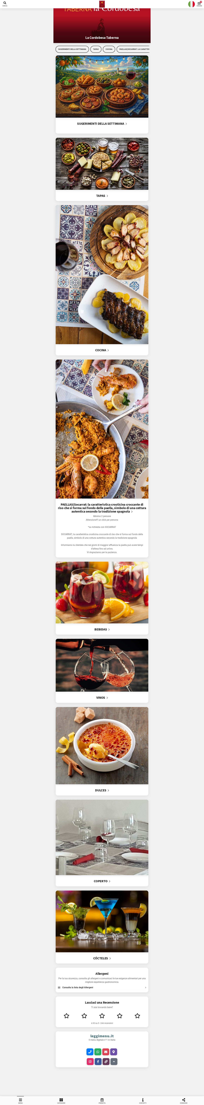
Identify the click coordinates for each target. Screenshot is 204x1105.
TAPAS (96, 49)
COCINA (109, 49)
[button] (102, 4)
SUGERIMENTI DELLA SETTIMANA (72, 49)
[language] (191, 4)
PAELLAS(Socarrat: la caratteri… (135, 49)
